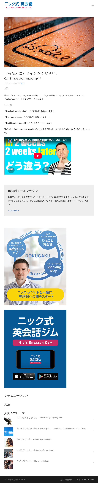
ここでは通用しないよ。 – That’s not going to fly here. (40, 417)
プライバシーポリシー (84, 479)
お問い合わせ (66, 479)
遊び (22, 83)
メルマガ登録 (12, 210)
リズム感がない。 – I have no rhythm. (33, 461)
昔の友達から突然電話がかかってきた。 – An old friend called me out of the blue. (51, 428)
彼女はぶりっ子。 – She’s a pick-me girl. (34, 439)
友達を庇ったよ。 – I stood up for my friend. (35, 450)
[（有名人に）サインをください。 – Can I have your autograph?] (49, 42)
